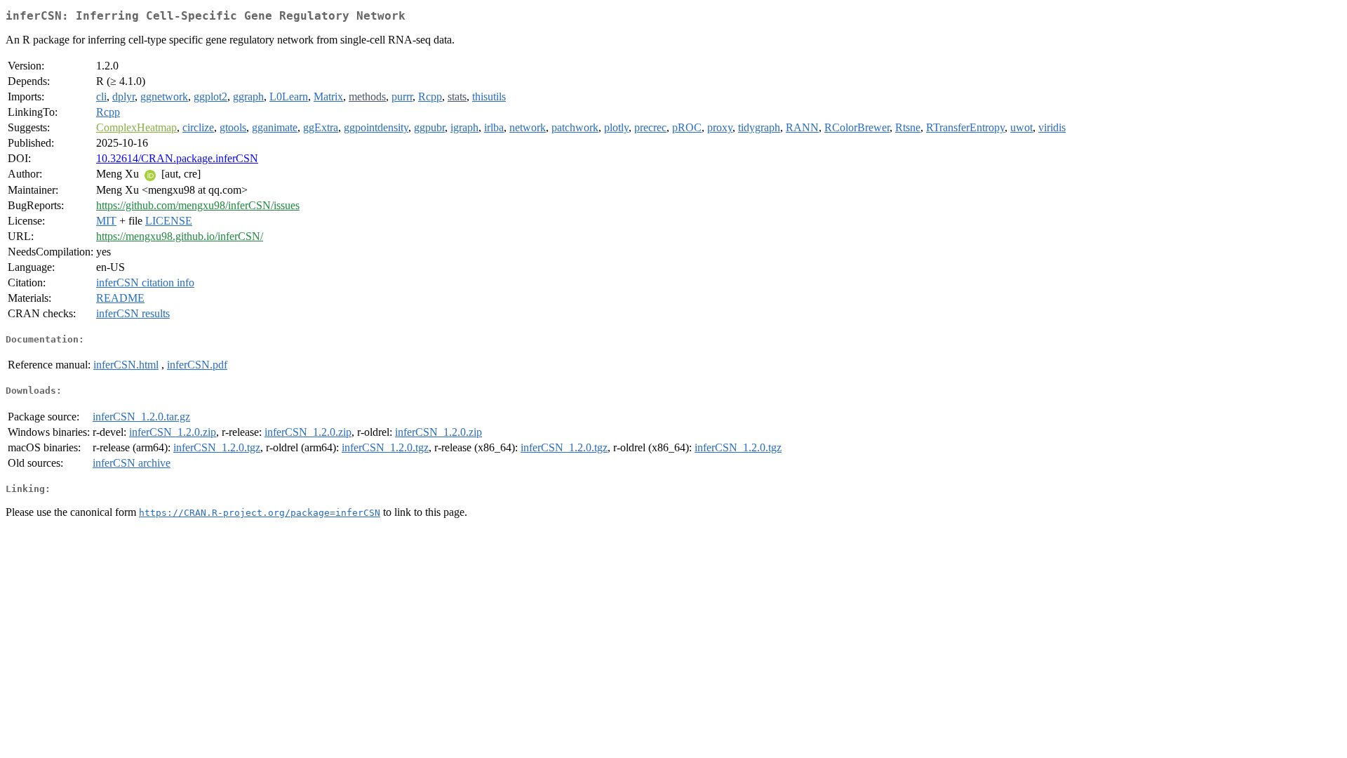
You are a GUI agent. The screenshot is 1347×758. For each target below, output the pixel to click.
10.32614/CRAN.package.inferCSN (177, 158)
